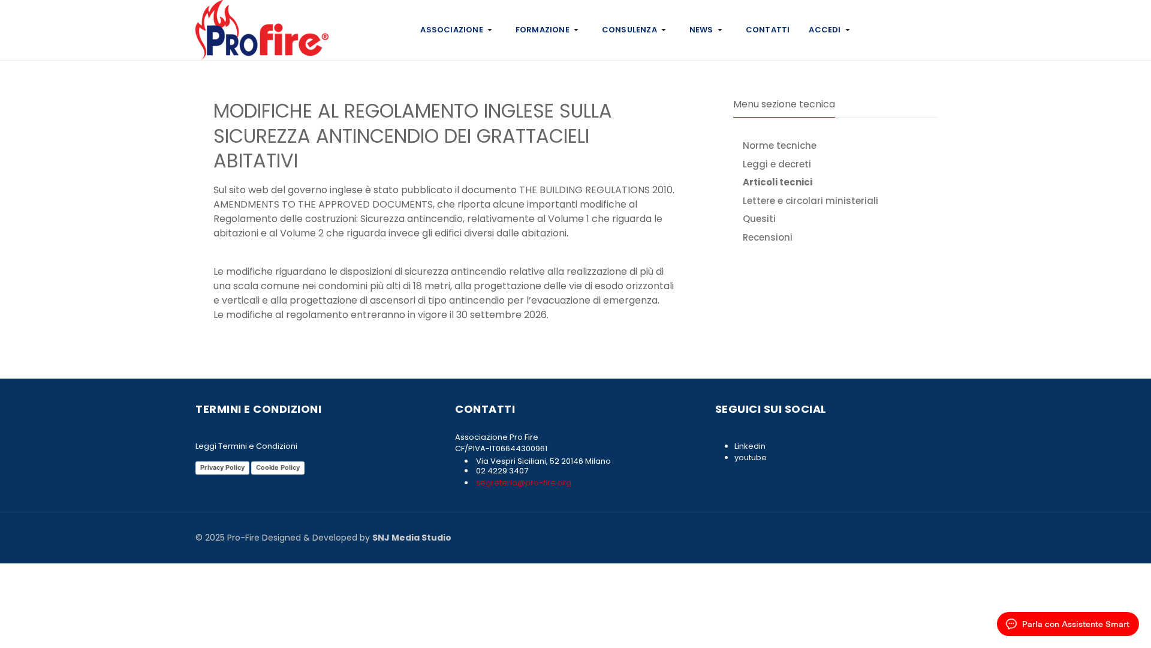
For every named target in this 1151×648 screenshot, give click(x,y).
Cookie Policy (278, 467)
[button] (458, 30)
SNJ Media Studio (411, 538)
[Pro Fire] (262, 29)
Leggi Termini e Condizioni (246, 446)
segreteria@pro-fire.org (522, 482)
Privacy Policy (222, 467)
